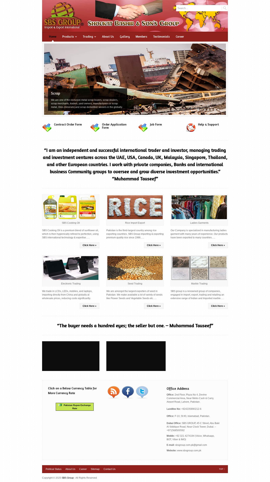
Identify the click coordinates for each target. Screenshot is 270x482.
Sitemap (95, 469)
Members (141, 36)
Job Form (156, 124)
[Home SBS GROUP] (135, 30)
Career (180, 36)
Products (68, 36)
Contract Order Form (68, 124)
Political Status (53, 469)
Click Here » (89, 245)
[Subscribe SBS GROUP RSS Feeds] (113, 397)
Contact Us (109, 469)
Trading (88, 36)
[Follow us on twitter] (142, 397)
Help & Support (208, 124)
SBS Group (68, 477)
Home (52, 36)
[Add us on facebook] (128, 397)
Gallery (125, 36)
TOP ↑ (222, 469)
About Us (108, 36)
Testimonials (161, 36)
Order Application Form (114, 125)
